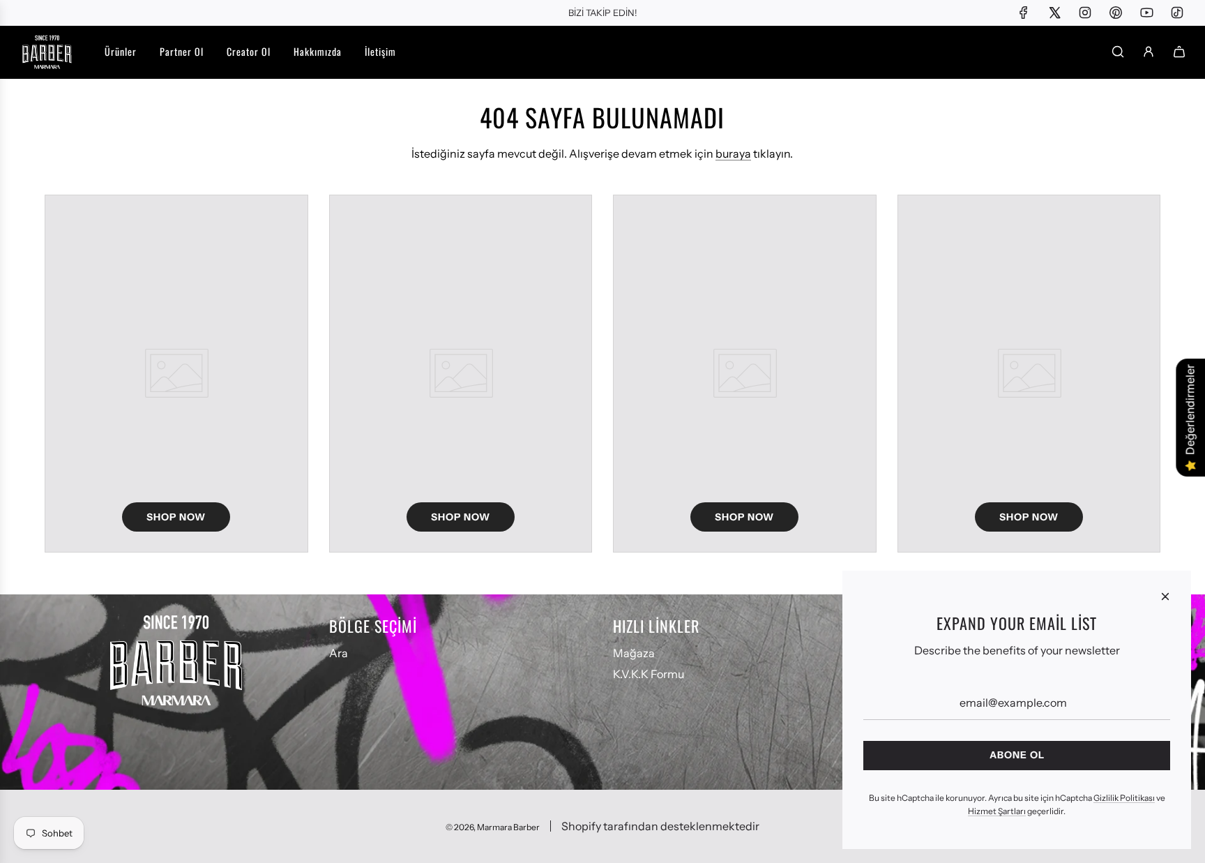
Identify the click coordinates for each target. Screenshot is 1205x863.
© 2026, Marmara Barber (493, 827)
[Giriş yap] (1148, 51)
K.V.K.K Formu (648, 674)
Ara (338, 653)
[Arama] (1117, 51)
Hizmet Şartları (997, 811)
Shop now (176, 517)
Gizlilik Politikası (1124, 798)
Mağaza (634, 653)
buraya (733, 153)
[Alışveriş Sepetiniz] (1179, 51)
